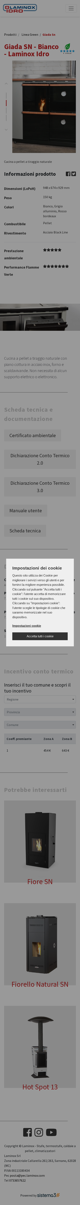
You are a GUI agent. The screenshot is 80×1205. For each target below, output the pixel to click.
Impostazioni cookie (26, 625)
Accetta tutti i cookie (40, 636)
